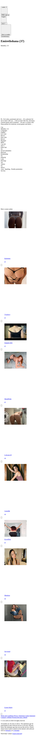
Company (4, 717)
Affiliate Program (12, 717)
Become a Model (22, 717)
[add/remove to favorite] (1, 265)
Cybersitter (16, 730)
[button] (4, 19)
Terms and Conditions (7, 716)
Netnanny (8, 730)
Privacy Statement (19, 716)
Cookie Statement (30, 716)
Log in (3, 23)
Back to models (6, 34)
